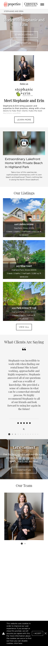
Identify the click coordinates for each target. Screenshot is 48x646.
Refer (24, 84)
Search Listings (24, 34)
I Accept (37, 633)
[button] (46, 633)
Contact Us (24, 43)
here (20, 643)
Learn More (24, 120)
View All (24, 327)
